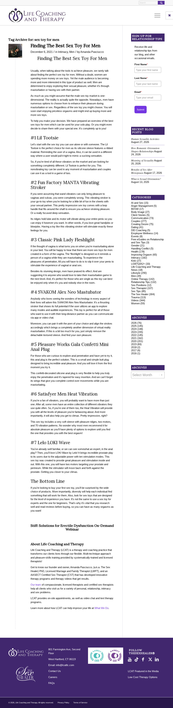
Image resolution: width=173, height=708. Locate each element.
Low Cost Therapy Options (142, 677)
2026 (134, 322)
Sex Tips (136, 291)
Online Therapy (139, 279)
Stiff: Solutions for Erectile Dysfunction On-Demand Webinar (72, 527)
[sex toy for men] (15, 51)
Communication (140, 218)
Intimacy (63, 51)
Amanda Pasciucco (92, 51)
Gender (135, 245)
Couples (135, 221)
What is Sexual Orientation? (146, 179)
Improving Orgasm (141, 254)
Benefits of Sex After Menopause (141, 171)
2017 (134, 350)
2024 (134, 328)
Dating (134, 227)
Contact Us (54, 671)
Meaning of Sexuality (142, 160)
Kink (133, 260)
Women (135, 303)
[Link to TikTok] (137, 659)
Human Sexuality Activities (145, 139)
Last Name (140, 78)
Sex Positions (138, 285)
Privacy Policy (63, 703)
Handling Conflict (140, 248)
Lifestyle (135, 272)
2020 (134, 341)
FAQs (51, 683)
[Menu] (156, 15)
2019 (134, 344)
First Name (141, 64)
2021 (134, 338)
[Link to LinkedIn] (157, 659)
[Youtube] (130, 659)
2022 (134, 335)
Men (72, 51)
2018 (134, 347)
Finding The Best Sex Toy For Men (65, 45)
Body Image (137, 211)
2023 (134, 332)
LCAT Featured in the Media (143, 671)
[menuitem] (158, 15)
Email (138, 92)
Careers (52, 677)
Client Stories (138, 215)
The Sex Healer (139, 294)
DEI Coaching (138, 230)
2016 (134, 353)
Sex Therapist (138, 288)
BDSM (135, 208)
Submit (140, 109)
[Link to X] (150, 659)
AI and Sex (137, 202)
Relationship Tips (140, 282)
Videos (135, 300)
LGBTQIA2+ (138, 263)
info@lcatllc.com (65, 665)
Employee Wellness (142, 233)
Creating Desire (139, 224)
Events (135, 236)
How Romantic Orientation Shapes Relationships (145, 149)
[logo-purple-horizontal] (37, 15)
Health (134, 251)
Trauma (135, 297)
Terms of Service (80, 703)
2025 (134, 325)
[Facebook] (143, 659)
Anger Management (142, 205)
